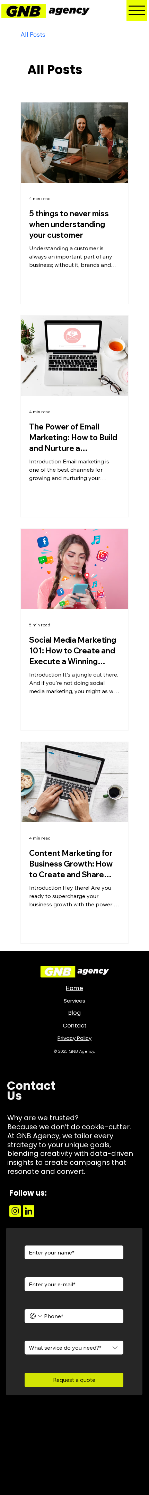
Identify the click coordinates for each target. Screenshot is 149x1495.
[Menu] (136, 10)
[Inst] (15, 1211)
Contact (75, 1026)
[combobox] (74, 1347)
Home (74, 988)
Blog (74, 1013)
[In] (28, 1211)
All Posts (32, 34)
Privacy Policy (74, 1038)
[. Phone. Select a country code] (36, 1316)
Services (74, 1000)
